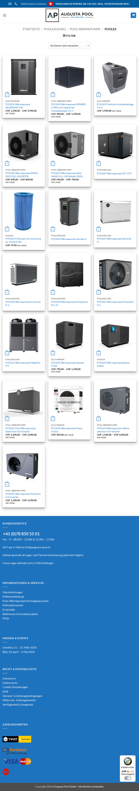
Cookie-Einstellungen (15, 687)
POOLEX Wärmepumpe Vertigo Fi (69, 239)
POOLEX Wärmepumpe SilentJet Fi (114, 240)
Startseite (31, 29)
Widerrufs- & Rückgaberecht (19, 700)
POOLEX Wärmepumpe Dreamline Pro (115, 303)
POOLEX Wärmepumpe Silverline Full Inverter (23, 495)
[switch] (127, 778)
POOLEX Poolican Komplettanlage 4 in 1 (115, 106)
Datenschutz (10, 682)
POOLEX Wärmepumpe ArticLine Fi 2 (23, 303)
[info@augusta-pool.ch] (10, 3)
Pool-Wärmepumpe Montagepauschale (25, 600)
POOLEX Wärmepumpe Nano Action (66, 430)
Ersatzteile (9, 609)
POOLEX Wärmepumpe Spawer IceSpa (113, 364)
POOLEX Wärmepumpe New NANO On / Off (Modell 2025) (67, 175)
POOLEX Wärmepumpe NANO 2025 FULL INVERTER (21, 175)
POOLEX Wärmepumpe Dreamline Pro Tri (69, 303)
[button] (5, 15)
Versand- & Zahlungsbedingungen (22, 695)
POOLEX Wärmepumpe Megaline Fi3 (22, 364)
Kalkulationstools (13, 605)
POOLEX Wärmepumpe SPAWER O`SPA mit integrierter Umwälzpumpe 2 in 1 (68, 107)
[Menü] (134, 757)
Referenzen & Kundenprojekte (20, 614)
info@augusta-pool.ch (37, 547)
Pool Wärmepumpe (85, 29)
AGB (5, 691)
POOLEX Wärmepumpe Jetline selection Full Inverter (113, 430)
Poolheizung (55, 29)
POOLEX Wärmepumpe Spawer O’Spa (67, 364)
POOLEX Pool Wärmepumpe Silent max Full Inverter (20, 430)
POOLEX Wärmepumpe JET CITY (114, 173)
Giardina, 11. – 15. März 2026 (20, 647)
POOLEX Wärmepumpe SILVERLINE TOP (17, 106)
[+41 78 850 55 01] (16, 3)
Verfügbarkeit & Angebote (18, 704)
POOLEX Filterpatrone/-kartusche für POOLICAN (23, 240)
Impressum (9, 678)
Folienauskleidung (13, 596)
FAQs (6, 618)
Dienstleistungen (13, 592)
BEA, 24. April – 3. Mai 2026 (19, 651)
